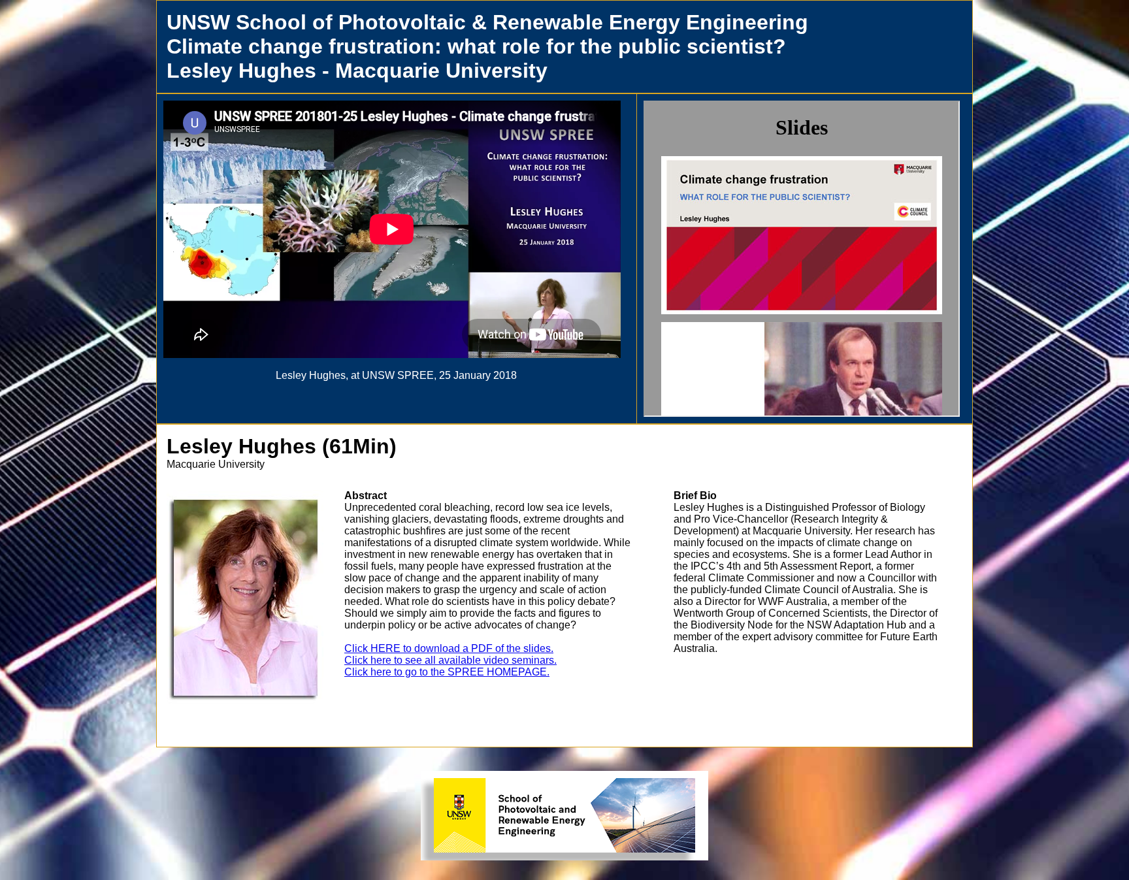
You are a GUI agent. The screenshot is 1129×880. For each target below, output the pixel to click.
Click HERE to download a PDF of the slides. (448, 648)
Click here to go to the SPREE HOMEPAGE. (446, 671)
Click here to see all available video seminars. (450, 660)
